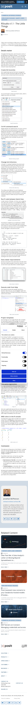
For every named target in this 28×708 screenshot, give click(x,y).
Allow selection (14, 376)
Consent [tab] (5, 330)
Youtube (2, 702)
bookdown (12, 322)
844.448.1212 (4, 689)
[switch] (24, 357)
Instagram (12, 702)
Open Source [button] (4, 660)
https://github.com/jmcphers (11, 518)
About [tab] (22, 330)
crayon (9, 418)
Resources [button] (4, 668)
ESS (17, 208)
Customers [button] (4, 664)
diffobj (25, 423)
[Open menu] (25, 6)
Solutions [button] (4, 653)
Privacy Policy (17, 698)
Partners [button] (4, 672)
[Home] (7, 6)
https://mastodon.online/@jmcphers (18, 518)
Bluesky (19, 702)
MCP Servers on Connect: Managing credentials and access (13, 626)
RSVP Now (20, 2)
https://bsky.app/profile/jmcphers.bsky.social (4, 518)
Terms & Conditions (5, 698)
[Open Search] (22, 6)
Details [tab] (14, 330)
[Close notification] (26, 2)
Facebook (5, 702)
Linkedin (16, 702)
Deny (14, 380)
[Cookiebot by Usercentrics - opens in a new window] (17, 326)
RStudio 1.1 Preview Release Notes (9, 452)
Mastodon (9, 702)
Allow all (14, 371)
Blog (2, 12)
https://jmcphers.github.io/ (14, 518)
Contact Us (4, 681)
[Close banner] (25, 326)
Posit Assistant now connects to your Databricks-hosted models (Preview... (13, 592)
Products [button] (4, 657)
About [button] (3, 676)
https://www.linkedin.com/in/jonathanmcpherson (8, 518)
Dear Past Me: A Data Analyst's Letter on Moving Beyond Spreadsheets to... (12, 557)
